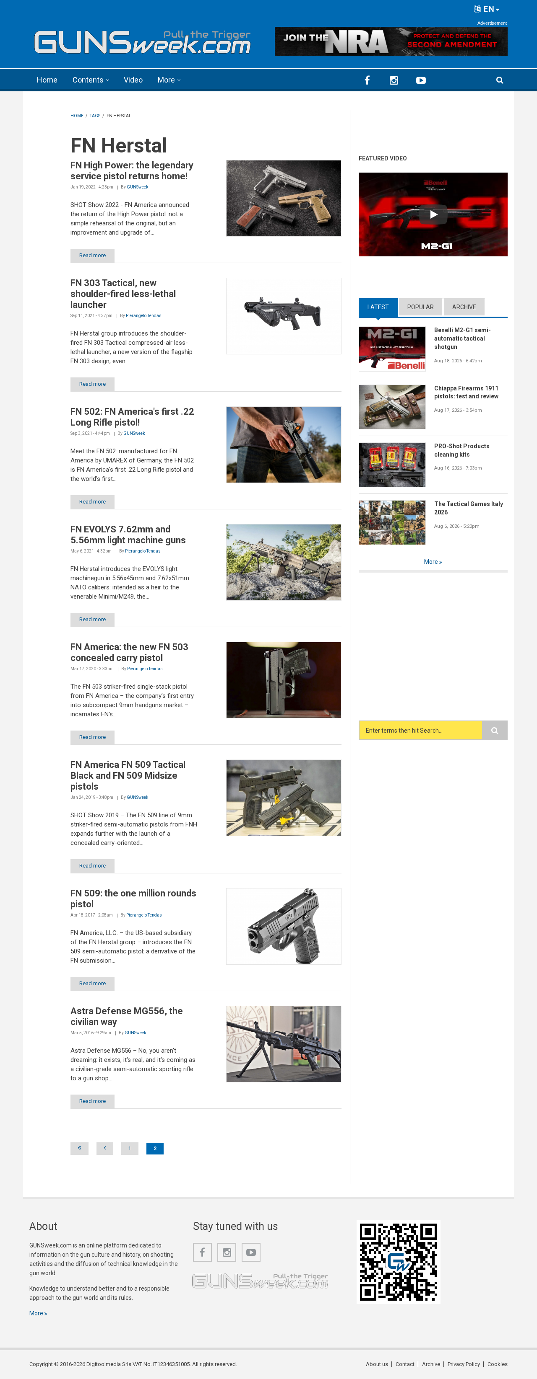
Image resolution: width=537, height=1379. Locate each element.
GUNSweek (137, 187)
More (166, 79)
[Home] (142, 40)
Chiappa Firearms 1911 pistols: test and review (466, 392)
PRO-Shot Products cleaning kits (462, 450)
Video (133, 79)
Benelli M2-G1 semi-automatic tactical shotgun (462, 338)
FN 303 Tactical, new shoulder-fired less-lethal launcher (123, 294)
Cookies (497, 1364)
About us (377, 1364)
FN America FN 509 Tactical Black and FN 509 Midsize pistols (127, 775)
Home (47, 79)
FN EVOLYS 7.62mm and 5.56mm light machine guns (128, 534)
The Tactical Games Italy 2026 (468, 508)
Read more (92, 255)
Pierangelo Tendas (144, 315)
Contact (405, 1364)
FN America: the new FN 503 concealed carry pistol (129, 652)
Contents (88, 79)
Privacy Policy (464, 1364)
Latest (383, 307)
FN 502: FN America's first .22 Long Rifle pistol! (132, 417)
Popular (420, 307)
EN (488, 9)
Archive (464, 307)
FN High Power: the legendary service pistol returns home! (131, 170)
